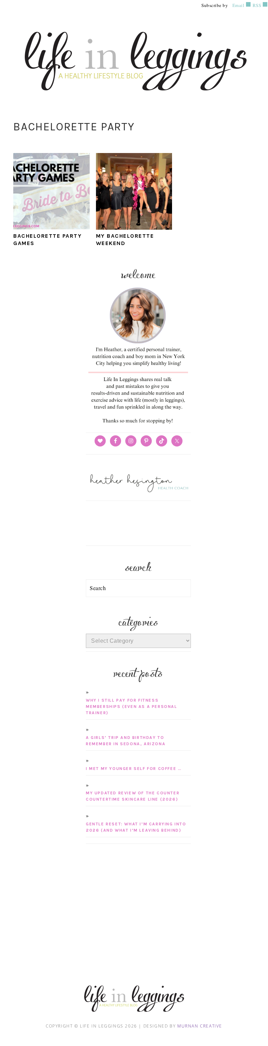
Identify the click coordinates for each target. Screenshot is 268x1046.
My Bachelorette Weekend (125, 239)
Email (238, 5)
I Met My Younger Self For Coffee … (133, 768)
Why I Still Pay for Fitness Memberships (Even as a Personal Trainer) (131, 706)
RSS (256, 5)
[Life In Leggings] (134, 99)
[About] (138, 424)
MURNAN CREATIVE (199, 1026)
